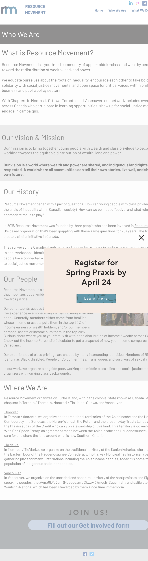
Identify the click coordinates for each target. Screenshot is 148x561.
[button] (141, 237)
